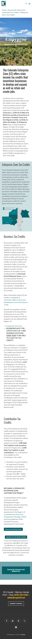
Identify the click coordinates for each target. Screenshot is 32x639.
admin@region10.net (16, 597)
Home (4, 10)
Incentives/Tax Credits (10, 12)
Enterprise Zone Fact (14, 326)
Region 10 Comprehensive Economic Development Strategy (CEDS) (15, 514)
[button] (29, 3)
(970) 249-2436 (21, 594)
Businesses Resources (16, 10)
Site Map (23, 634)
